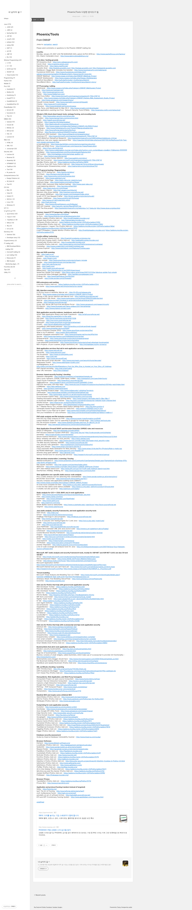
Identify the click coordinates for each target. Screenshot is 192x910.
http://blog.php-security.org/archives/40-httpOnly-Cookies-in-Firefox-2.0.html (95, 761)
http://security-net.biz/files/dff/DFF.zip (66, 206)
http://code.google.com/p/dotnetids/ (59, 435)
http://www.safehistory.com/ (71, 765)
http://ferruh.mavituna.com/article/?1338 (60, 318)
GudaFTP (10, 98)
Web (7, 140)
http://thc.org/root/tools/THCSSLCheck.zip (70, 669)
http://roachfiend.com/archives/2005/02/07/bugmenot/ (88, 725)
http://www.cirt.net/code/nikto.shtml (56, 200)
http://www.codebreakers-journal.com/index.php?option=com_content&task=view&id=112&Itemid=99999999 (86, 150)
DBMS (7, 119)
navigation (48, 44)
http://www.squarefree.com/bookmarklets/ (74, 653)
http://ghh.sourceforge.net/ (66, 685)
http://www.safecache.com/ (70, 763)
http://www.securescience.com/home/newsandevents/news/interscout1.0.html (87, 437)
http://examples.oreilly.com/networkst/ (105, 110)
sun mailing (11, 255)
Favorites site (9, 267)
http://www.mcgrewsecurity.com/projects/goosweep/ (67, 709)
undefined (40, 802)
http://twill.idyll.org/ (48, 202)
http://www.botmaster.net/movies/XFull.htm (81, 334)
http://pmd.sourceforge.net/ (52, 519)
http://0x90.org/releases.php (80, 292)
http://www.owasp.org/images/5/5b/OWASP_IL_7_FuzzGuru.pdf (87, 569)
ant (8, 51)
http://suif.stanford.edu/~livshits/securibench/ (72, 80)
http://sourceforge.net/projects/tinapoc (59, 535)
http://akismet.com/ (67, 453)
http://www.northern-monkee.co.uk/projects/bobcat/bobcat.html (68, 300)
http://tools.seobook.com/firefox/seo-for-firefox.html (83, 699)
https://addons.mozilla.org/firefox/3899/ (73, 162)
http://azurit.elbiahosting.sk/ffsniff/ (57, 324)
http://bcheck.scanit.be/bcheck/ (56, 388)
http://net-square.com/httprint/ (65, 190)
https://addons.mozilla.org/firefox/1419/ (58, 601)
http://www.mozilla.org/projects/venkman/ (61, 631)
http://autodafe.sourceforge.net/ (78, 795)
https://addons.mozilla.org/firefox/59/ (68, 603)
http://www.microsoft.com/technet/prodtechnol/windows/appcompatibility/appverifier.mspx (71, 565)
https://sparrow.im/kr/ (46, 812)
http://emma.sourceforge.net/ (54, 523)
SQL (9, 134)
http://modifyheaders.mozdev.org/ (77, 218)
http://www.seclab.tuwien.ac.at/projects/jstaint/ (64, 747)
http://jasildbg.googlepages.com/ (80, 274)
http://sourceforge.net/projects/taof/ (70, 791)
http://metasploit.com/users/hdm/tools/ (92, 378)
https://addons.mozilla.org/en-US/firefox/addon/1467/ (77, 731)
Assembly (10, 160)
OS (6, 187)
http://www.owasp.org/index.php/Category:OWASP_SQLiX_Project (68, 294)
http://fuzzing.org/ (50, 789)
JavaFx (10, 39)
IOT (6, 208)
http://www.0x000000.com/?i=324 (89, 408)
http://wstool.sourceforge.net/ (55, 156)
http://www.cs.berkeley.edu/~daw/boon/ (79, 505)
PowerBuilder (10, 107)
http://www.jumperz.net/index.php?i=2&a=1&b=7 (91, 398)
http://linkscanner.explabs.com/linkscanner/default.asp (68, 392)
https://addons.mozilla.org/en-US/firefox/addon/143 (64, 619)
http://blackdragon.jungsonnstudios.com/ (79, 404)
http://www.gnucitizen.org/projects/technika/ (62, 340)
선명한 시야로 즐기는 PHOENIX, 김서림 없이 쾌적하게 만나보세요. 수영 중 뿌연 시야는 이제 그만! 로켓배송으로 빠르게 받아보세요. (83, 834)
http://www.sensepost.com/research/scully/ (92, 304)
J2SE (9, 27)
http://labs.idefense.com (56, 386)
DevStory (8, 232)
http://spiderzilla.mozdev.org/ (57, 617)
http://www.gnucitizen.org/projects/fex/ (78, 330)
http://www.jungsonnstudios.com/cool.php (76, 396)
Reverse (10, 157)
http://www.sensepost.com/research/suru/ (58, 100)
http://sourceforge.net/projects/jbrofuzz (60, 130)
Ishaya (6, 18)
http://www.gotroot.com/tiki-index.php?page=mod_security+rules (84, 441)
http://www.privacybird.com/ (58, 783)
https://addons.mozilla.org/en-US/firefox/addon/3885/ (86, 643)
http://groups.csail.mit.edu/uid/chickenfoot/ (64, 633)
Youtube (54, 907)
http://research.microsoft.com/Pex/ (50, 569)
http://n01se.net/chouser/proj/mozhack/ (83, 661)
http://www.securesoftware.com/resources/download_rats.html (66, 495)
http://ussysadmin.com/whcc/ (76, 158)
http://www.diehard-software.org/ (57, 743)
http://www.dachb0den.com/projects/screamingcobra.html (73, 144)
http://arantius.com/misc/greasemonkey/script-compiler (75, 639)
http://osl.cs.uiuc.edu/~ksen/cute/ (91, 521)
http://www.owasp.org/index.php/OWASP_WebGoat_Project (74, 76)
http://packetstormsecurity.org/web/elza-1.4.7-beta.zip (75, 208)
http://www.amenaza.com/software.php (87, 579)
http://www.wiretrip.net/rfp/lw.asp (66, 198)
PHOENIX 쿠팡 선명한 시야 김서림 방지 (55, 830)
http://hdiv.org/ (53, 513)
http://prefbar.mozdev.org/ (67, 767)
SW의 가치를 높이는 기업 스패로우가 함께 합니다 (59, 815)
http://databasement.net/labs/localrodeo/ (76, 745)
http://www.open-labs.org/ (83, 184)
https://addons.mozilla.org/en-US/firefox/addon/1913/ (57, 228)
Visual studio (12, 75)
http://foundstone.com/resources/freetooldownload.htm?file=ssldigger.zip (88, 671)
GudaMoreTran (12, 104)
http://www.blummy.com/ (46, 657)
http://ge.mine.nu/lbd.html (67, 186)
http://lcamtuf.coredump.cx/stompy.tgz (75, 238)
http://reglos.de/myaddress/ (66, 332)
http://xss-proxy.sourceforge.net (58, 320)
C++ (9, 66)
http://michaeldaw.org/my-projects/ (93, 344)
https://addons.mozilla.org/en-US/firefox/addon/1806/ (94, 226)
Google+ (60, 907)
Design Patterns (13, 178)
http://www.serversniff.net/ (57, 358)
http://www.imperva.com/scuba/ (88, 737)
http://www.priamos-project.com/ (58, 308)
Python (8, 81)
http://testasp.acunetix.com (81, 68)
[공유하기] (44, 845)
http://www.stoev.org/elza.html (108, 208)
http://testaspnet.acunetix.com (104, 68)
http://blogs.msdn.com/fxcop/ (54, 561)
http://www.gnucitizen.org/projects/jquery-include (68, 260)
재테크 (10, 223)
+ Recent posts (40, 895)
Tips (9, 116)
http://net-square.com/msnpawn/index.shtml (72, 194)
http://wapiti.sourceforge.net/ (54, 120)
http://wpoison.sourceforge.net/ (72, 192)
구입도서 (11, 217)
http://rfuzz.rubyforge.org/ (53, 148)
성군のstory (12, 214)
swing (10, 45)
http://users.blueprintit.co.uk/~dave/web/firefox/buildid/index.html (79, 599)
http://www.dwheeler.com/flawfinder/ (60, 499)
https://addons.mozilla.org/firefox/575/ (64, 607)
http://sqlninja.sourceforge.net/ (86, 296)
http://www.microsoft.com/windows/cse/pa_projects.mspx (92, 567)
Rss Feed (36, 907)
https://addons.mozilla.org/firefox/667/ (59, 611)
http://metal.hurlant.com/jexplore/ (61, 541)
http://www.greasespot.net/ (60, 635)
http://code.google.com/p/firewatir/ (58, 278)
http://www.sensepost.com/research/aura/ (77, 711)
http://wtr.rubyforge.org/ (51, 264)
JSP (9, 36)
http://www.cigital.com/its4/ (52, 497)
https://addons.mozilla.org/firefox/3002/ (74, 589)
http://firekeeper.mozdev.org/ (57, 775)
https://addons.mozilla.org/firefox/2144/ (78, 719)
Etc (9, 57)
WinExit (10, 92)
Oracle (9, 125)
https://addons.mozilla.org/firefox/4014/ (64, 615)
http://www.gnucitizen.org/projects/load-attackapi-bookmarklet (84, 342)
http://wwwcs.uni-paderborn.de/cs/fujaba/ (93, 529)
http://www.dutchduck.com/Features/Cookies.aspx (70, 248)
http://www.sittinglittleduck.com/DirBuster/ (61, 204)
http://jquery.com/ (50, 258)
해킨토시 (10, 199)
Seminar (10, 234)
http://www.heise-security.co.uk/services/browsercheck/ (70, 394)
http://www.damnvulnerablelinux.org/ (74, 56)
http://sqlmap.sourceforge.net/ (55, 302)
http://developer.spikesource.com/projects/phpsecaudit (69, 425)
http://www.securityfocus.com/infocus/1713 (64, 691)
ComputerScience (11, 175)
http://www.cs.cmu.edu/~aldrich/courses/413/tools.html (93, 487)
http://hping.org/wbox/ (65, 172)
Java (7, 24)
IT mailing (8, 243)
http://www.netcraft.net (53, 350)
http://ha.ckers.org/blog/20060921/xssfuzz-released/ (65, 132)
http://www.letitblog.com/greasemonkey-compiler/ (76, 637)
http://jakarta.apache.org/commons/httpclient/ (70, 545)
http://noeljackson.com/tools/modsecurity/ (76, 445)
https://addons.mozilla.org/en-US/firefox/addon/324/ (78, 284)
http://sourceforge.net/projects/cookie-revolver (84, 533)
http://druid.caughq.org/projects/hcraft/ (79, 196)
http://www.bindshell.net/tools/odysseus (61, 106)
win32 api (11, 69)
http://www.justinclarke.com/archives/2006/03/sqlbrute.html (80, 298)
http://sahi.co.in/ (48, 254)
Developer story (13, 237)
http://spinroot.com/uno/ (50, 503)
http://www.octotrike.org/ (55, 581)
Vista (9, 193)
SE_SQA (10, 181)
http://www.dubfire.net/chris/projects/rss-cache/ (64, 286)
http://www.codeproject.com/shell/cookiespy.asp (65, 246)
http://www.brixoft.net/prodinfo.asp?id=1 (71, 479)
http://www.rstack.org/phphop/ (75, 687)
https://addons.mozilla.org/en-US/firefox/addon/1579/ (78, 757)
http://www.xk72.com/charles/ (55, 104)
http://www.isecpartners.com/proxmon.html (61, 118)
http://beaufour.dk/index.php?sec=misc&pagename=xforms (71, 595)
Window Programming (13, 60)
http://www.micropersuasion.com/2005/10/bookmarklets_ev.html (93, 659)
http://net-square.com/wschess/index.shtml (70, 465)
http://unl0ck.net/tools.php (100, 420)
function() (10, 113)
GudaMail (10, 89)
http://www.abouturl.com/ (56, 352)
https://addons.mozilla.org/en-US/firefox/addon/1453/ (79, 723)
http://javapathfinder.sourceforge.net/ (64, 527)
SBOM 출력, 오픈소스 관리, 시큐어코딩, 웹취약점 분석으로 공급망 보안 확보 (66, 818)
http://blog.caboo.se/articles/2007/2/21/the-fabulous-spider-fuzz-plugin (89, 272)
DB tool (10, 131)
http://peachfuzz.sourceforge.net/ (70, 380)
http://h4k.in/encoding (63, 368)
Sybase (10, 122)
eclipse (10, 42)
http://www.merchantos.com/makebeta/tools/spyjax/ (64, 336)
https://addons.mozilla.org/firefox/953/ (61, 609)
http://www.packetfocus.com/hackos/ (111, 54)
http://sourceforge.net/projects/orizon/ (58, 515)
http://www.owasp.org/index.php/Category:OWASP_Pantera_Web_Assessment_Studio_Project (79, 98)
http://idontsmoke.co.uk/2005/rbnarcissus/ (64, 270)
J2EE (9, 30)
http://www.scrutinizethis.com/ (61, 354)
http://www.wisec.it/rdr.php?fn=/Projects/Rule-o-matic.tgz (100, 449)
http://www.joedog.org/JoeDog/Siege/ (64, 182)
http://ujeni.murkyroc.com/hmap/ (55, 188)
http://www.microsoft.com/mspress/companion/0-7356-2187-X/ (76, 96)
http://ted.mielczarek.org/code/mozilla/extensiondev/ (96, 641)
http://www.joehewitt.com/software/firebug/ (61, 629)
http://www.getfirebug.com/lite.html (60, 276)
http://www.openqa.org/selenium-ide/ (62, 627)
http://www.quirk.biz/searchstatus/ (75, 697)
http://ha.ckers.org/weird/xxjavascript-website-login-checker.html (91, 400)
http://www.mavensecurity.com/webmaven (90, 70)
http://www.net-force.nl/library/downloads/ (87, 164)
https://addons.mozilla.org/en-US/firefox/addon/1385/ (82, 224)
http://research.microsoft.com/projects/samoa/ (91, 455)
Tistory (119, 907)
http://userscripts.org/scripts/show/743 (83, 166)
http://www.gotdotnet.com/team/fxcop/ (81, 561)
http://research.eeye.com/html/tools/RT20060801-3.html (71, 382)
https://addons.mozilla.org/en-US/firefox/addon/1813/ (89, 727)
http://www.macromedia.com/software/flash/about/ (86, 410)
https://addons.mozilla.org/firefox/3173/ (76, 781)
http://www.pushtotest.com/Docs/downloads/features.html (68, 152)
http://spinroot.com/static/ (69, 489)
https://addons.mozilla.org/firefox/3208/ (64, 621)
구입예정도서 (12, 220)
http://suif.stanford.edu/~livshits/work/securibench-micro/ (74, 82)
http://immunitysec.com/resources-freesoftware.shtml (76, 146)
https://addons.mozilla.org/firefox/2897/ (71, 591)
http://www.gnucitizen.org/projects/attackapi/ (63, 322)
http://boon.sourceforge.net (105, 505)
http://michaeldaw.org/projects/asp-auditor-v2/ (65, 154)
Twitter (44, 907)
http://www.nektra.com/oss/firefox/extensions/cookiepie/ (81, 244)
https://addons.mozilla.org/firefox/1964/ (79, 673)
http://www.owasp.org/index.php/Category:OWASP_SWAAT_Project (62, 483)
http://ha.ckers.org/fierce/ (65, 715)
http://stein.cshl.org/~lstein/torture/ (68, 180)
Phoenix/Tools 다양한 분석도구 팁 (83, 12)
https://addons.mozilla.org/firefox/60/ (70, 587)
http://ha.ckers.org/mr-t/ (95, 406)
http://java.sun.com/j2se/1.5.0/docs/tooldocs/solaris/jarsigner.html (70, 537)
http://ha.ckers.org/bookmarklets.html (76, 649)
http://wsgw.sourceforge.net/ (77, 443)
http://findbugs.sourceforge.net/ (79, 517)
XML (9, 145)
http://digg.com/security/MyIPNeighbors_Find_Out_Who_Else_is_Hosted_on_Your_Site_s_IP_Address (74, 366)
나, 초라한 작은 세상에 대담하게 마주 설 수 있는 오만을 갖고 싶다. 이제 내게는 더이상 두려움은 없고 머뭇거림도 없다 (74, 864)
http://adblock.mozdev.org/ (68, 759)
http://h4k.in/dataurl (60, 370)
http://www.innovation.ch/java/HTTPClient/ (63, 543)
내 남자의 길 (9, 211)
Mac (9, 190)
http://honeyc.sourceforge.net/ (80, 681)
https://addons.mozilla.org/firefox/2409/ (65, 605)
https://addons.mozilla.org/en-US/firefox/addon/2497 (80, 753)
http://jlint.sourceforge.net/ (52, 525)
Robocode (11, 258)
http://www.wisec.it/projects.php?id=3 (66, 447)
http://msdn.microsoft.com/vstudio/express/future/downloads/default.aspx (71, 557)
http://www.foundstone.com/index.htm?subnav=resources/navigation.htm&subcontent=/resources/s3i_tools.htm (64, 73)
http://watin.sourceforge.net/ (53, 268)
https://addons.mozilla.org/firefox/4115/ (89, 771)
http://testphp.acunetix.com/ (60, 68)
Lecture (10, 137)
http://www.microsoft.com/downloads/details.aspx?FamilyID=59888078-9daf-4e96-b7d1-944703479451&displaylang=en (78, 576)
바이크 (9, 229)
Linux (9, 202)
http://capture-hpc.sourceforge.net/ (81, 683)
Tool (9, 169)
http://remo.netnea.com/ (81, 439)
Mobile (7, 83)
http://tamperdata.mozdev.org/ (73, 220)
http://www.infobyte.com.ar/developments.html (62, 216)
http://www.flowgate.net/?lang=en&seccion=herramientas (68, 306)
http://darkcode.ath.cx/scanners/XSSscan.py (62, 124)
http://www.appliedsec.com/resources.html (87, 797)
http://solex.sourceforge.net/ (53, 539)
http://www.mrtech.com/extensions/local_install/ (72, 597)
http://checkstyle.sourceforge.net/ (59, 531)
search (55, 44)
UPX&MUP (11, 163)
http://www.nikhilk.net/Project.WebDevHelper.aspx (77, 559)
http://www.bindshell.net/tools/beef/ (56, 328)
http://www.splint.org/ (51, 501)
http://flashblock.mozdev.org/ (71, 751)
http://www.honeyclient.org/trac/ (87, 679)
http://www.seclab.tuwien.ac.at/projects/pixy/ (100, 477)
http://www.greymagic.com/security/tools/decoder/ (81, 360)
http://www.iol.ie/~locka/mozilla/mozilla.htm (66, 402)
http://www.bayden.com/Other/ (57, 214)
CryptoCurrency (10, 240)
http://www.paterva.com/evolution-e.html (61, 707)
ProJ (7, 86)
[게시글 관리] (46, 845)
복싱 (9, 226)
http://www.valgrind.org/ (53, 507)
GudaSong (11, 95)
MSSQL (10, 128)
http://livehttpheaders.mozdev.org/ (92, 230)
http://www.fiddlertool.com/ (54, 94)
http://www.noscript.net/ (67, 755)
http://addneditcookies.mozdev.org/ (85, 240)
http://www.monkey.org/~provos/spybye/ (60, 689)
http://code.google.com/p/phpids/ (98, 433)
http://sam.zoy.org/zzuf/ (67, 793)
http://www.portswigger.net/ (52, 90)
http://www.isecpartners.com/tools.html (80, 471)
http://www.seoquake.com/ (70, 701)
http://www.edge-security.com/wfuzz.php (59, 116)
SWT (9, 48)
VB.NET (10, 72)
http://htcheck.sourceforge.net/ (58, 174)
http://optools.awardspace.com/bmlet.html (59, 651)
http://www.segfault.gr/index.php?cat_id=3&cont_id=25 (79, 423)
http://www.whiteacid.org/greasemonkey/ (74, 134)
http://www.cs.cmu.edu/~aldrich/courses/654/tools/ (82, 485)
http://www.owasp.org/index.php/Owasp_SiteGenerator (76, 78)
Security (8, 151)
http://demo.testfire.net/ (59, 66)
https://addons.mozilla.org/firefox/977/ (77, 721)
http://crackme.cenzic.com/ (58, 64)
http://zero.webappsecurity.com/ (65, 62)
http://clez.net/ (51, 356)
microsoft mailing (13, 252)
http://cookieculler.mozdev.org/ (73, 242)
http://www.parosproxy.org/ (53, 92)
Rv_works (10, 172)
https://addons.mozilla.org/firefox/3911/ (61, 593)
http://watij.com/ (48, 266)
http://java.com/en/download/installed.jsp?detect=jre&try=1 (90, 412)
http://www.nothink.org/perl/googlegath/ (62, 717)
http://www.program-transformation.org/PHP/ (83, 418)
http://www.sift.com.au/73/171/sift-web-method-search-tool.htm (85, 469)
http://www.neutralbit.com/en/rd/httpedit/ (72, 102)
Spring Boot (11, 33)
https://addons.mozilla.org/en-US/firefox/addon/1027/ (85, 769)
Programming (9, 78)
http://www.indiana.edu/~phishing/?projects (76, 390)
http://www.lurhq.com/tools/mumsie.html (59, 176)
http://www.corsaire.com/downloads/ (84, 108)
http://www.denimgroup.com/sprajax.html (60, 262)
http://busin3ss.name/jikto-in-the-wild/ (56, 316)
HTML (9, 142)
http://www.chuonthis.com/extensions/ (92, 663)
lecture (10, 110)
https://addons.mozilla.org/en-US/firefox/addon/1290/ (79, 222)
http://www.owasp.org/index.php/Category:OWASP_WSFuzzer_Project (72, 467)
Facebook (49, 907)
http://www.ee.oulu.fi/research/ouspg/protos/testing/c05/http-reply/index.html (94, 384)
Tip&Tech (11, 166)
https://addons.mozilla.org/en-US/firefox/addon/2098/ (84, 773)
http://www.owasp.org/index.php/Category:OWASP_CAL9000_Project (71, 126)
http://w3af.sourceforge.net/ (89, 314)
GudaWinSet (11, 101)
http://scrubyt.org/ (52, 256)
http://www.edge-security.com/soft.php (68, 713)
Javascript (11, 148)
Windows (10, 205)
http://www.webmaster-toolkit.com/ (66, 362)
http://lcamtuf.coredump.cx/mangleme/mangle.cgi (73, 376)
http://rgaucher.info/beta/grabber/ (57, 122)
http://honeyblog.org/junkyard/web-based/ (80, 326)
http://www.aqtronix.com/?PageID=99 (69, 451)
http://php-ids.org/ (78, 433)
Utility (7, 272)
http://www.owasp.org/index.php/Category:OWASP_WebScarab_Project (74, 88)
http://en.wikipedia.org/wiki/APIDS (66, 431)
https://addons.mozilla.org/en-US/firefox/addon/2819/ (78, 729)
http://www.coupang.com (47, 827)
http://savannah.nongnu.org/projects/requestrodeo (69, 749)
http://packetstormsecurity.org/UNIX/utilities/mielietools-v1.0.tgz (92, 138)
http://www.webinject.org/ (56, 178)
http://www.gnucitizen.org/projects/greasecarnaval (69, 338)
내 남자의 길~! (15, 12)
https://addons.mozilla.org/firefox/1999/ (62, 613)
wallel (130, 907)
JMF (9, 54)
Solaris (9, 196)
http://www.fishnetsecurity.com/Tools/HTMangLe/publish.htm (69, 128)
